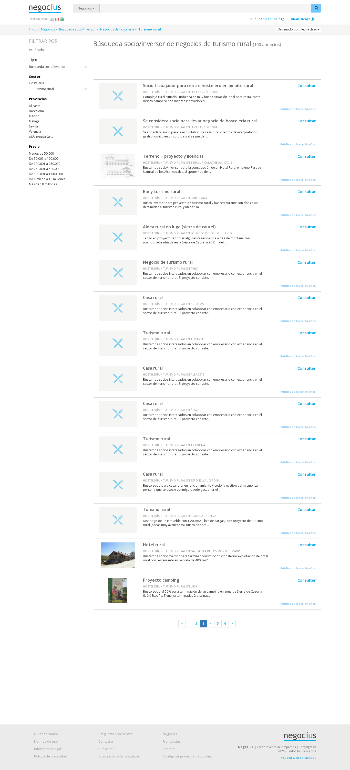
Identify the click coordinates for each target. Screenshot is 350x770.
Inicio (33, 29)
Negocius (51, 8)
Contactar (106, 741)
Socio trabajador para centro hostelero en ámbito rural (198, 85)
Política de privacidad (50, 756)
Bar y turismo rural (161, 191)
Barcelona (36, 111)
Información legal (47, 749)
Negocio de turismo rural (168, 262)
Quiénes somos (46, 734)
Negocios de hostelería (117, 29)
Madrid (34, 116)
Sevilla (33, 126)
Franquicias (172, 741)
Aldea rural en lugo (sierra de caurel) (179, 227)
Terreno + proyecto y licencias (173, 156)
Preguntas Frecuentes (115, 734)
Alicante (34, 106)
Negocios (85, 8)
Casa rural (153, 297)
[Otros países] (62, 19)
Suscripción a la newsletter (119, 756)
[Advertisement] (207, 62)
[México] (57, 19)
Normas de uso (46, 741)
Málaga (34, 121)
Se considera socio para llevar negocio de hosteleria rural (200, 121)
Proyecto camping (161, 580)
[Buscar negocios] (316, 8)
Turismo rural (156, 333)
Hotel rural (154, 545)
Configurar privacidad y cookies (187, 756)
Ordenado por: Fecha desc (297, 29)
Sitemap (169, 749)
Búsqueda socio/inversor (77, 29)
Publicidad (106, 749)
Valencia (35, 131)
